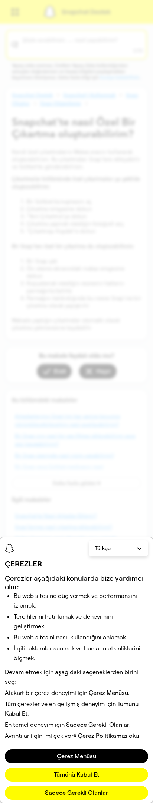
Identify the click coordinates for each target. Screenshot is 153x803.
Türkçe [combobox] (103, 548)
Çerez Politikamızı (102, 735)
